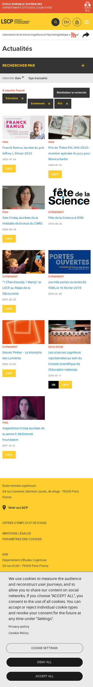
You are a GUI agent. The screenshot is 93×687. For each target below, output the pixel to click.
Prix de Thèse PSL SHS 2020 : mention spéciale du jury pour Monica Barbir (69, 153)
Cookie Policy (19, 633)
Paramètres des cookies (22, 539)
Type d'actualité (37, 78)
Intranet (77, 22)
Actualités (77, 34)
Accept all (45, 676)
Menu (86, 22)
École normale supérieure (22, 4)
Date (20, 78)
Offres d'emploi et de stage (24, 523)
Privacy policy (19, 627)
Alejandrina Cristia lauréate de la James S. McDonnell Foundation (23, 433)
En (66, 22)
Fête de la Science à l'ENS (66, 218)
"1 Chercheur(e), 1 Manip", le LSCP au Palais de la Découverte (21, 287)
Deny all (44, 662)
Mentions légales (16, 533)
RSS (73, 35)
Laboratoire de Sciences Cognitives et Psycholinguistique (15, 21)
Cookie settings (44, 648)
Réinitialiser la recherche (71, 92)
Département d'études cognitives (27, 7)
